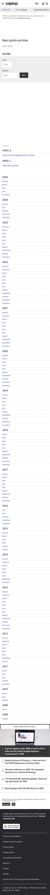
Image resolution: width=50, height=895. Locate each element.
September (6, 250)
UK (13, 804)
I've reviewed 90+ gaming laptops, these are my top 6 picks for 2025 (26, 780)
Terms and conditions (12, 836)
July (3, 207)
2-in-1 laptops (21, 10)
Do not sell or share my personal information (21, 879)
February (5, 227)
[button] (3, 3)
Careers (6, 874)
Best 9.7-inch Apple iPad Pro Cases (19, 155)
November (6, 195)
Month (5, 70)
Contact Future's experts (13, 841)
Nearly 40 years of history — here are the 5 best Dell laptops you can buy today (25, 762)
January (5, 181)
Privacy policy (8, 847)
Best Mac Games (10, 165)
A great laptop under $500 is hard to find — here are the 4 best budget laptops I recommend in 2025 (25, 751)
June (3, 191)
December (6, 217)
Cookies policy (8, 852)
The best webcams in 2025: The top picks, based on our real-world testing (25, 771)
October (5, 211)
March (4, 185)
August (4, 247)
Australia (6, 804)
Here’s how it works (23, 18)
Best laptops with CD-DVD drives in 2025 (24, 788)
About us (6, 863)
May (3, 188)
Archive (6, 868)
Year (4, 60)
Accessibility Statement (12, 858)
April (4, 233)
